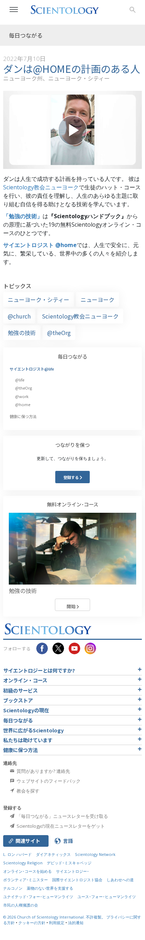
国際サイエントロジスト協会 (77, 879)
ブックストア (18, 700)
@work (22, 396)
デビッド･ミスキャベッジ (69, 862)
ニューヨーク (97, 299)
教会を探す (27, 791)
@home (22, 404)
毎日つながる (72, 356)
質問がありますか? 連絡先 (42, 771)
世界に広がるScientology (33, 730)
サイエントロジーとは (39, 670)
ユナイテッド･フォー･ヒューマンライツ (38, 896)
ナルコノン (13, 888)
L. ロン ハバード (17, 854)
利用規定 (56, 922)
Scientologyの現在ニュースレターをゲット (60, 826)
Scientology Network (95, 854)
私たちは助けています (27, 740)
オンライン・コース (25, 680)
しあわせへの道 (120, 879)
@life (19, 380)
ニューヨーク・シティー (38, 299)
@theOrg (59, 332)
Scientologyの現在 (26, 710)
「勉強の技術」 (23, 216)
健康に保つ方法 (23, 416)
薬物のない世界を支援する (50, 888)
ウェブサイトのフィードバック (48, 781)
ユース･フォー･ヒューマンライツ (106, 896)
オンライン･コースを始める (27, 871)
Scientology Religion (23, 862)
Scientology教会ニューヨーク (41, 187)
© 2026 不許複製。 (54, 917)
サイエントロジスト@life (32, 369)
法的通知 (75, 922)
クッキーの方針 (31, 922)
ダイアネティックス (53, 854)
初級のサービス (20, 690)
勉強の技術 (22, 332)
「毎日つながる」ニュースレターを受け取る (61, 816)
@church (19, 316)
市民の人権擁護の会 (20, 905)
